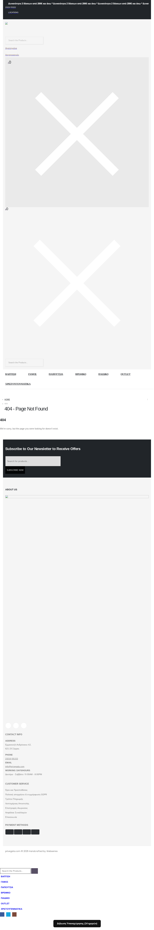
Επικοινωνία (11, 817)
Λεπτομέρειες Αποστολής (17, 803)
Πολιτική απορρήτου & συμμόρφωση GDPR (26, 794)
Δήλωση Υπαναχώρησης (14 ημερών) (77, 923)
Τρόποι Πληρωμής (14, 799)
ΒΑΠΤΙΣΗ (10, 374)
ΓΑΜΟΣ (32, 374)
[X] (16, 726)
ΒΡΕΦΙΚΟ (80, 374)
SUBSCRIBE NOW (15, 470)
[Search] (40, 40)
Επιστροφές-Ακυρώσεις (16, 808)
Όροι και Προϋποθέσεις (16, 790)
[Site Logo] (24, 29)
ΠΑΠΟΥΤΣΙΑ (56, 374)
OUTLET (126, 374)
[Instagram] (24, 726)
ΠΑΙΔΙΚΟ (103, 374)
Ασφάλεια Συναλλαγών (16, 812)
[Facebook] (8, 726)
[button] (2, 866)
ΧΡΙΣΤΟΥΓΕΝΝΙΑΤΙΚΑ (18, 384)
